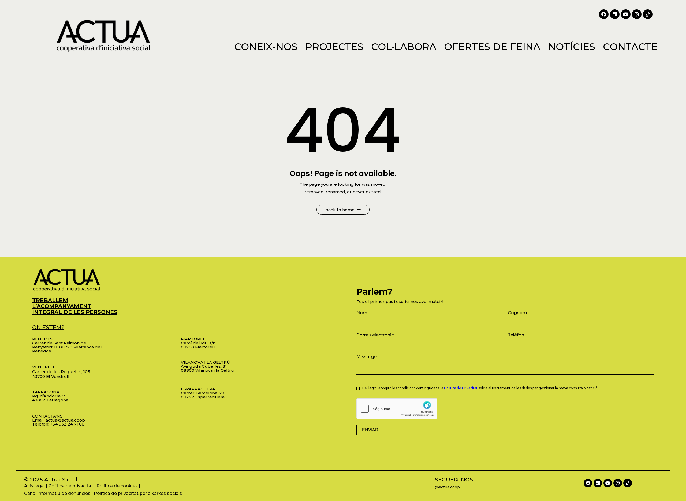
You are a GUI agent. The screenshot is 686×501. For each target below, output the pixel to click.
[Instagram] (637, 14)
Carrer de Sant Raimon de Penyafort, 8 (59, 343)
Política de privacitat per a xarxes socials (138, 493)
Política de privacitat (70, 485)
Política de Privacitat (461, 388)
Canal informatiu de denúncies (57, 493)
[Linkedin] (615, 14)
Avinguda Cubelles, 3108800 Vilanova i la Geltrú (207, 366)
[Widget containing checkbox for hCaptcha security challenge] (396, 408)
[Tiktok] (648, 14)
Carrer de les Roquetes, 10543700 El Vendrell (61, 371)
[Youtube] (626, 14)
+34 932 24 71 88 (67, 424)
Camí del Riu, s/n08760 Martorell (198, 343)
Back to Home (340, 209)
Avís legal (34, 485)
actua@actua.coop (65, 420)
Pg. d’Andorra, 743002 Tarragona (50, 396)
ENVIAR (370, 430)
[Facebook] (604, 14)
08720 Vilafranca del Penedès (67, 349)
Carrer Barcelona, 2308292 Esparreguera (203, 393)
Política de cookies (117, 485)
